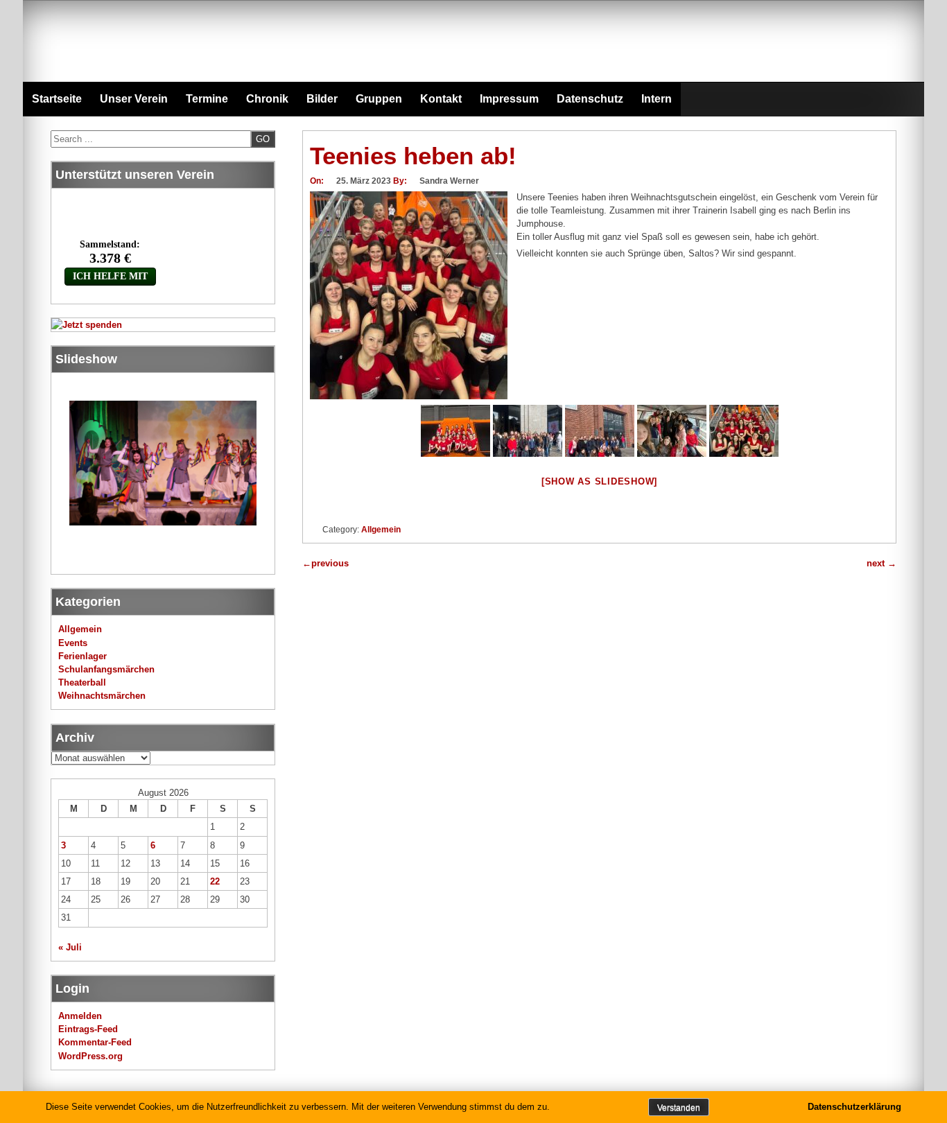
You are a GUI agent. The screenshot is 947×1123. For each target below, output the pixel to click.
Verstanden (678, 1108)
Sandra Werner (449, 181)
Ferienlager (82, 656)
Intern (656, 99)
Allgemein (381, 529)
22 (215, 881)
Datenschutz (590, 99)
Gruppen (379, 99)
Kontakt (441, 99)
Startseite (57, 99)
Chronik (267, 99)
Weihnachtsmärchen (102, 695)
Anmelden (80, 1016)
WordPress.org (90, 1056)
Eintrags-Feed (88, 1029)
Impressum (509, 99)
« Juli (70, 947)
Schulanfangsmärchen (106, 669)
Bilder (322, 99)
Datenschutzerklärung (854, 1107)
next (881, 563)
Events (72, 643)
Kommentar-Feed (95, 1042)
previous (325, 563)
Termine (207, 99)
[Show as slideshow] (599, 481)
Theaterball (82, 682)
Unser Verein (134, 99)
